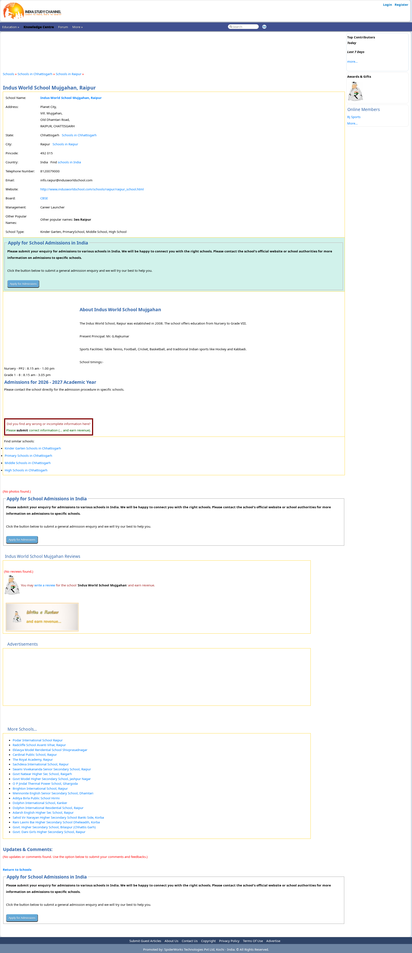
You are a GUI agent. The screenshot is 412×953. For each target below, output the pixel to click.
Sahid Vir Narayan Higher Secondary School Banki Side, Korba (58, 817)
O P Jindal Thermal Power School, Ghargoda (45, 783)
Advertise (273, 941)
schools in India (69, 162)
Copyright (208, 941)
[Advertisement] (174, 48)
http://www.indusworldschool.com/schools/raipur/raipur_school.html (92, 189)
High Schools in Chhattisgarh (26, 470)
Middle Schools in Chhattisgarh (28, 463)
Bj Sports (353, 117)
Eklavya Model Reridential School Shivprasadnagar (50, 750)
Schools (8, 74)
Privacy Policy (229, 941)
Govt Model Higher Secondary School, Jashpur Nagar (52, 779)
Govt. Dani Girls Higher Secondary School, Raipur (49, 832)
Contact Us (190, 941)
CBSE (44, 198)
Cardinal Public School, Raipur (35, 754)
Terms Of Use (253, 941)
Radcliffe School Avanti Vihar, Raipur (39, 745)
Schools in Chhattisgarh (35, 74)
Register (401, 4)
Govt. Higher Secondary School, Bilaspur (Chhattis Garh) (54, 827)
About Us (171, 941)
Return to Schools (17, 869)
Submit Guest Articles (145, 941)
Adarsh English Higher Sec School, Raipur (43, 812)
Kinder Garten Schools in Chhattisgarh (33, 448)
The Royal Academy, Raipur (33, 759)
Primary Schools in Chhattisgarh (28, 455)
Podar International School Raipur (38, 740)
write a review (44, 585)
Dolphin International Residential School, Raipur (48, 808)
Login (387, 4)
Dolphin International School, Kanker (40, 803)
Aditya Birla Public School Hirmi (36, 798)
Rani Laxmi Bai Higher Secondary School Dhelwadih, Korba (56, 822)
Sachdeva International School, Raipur (41, 764)
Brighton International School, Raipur (40, 788)
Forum (63, 27)
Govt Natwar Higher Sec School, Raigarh (42, 774)
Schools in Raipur (68, 74)
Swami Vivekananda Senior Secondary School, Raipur (52, 769)
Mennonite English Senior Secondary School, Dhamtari (53, 793)
